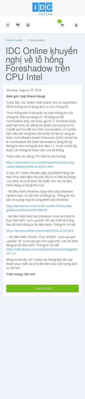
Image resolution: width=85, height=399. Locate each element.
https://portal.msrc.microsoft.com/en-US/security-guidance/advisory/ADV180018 (39, 208)
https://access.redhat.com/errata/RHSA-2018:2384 (39, 231)
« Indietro (42, 288)
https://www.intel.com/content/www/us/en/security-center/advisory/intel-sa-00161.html (40, 164)
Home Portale (14, 40)
